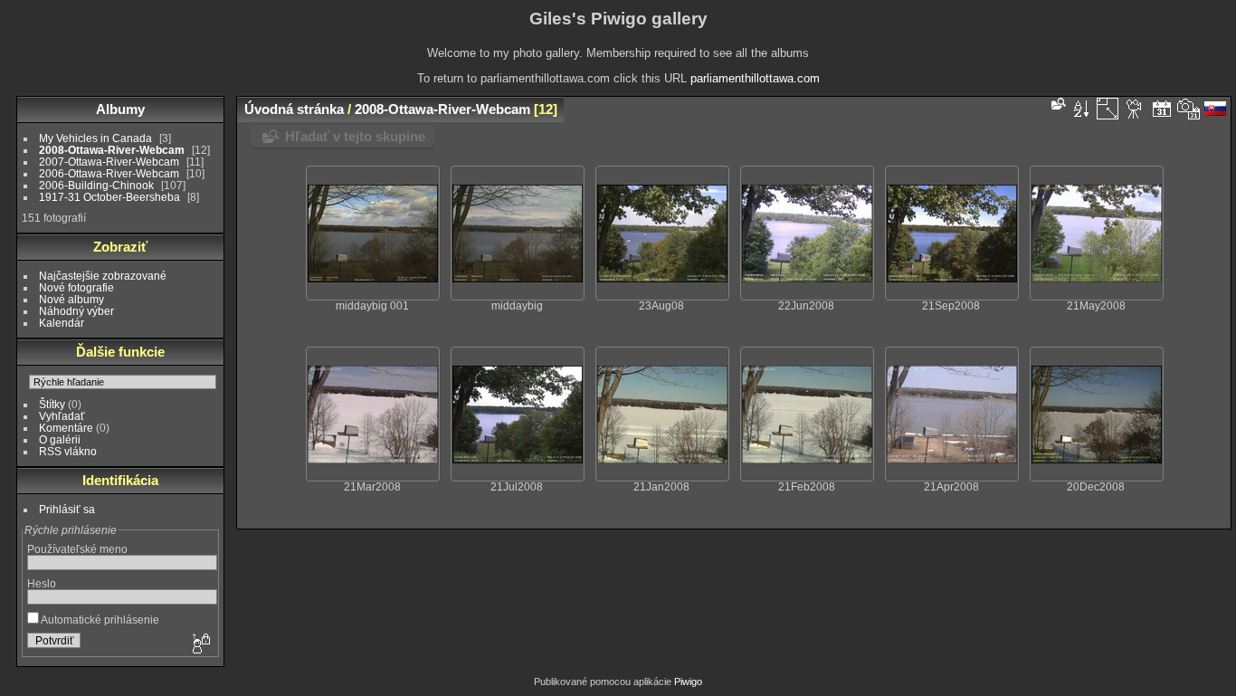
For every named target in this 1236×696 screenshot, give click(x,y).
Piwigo (688, 681)
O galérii (60, 439)
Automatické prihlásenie (99, 619)
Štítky (52, 404)
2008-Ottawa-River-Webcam (112, 150)
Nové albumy (71, 299)
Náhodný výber (76, 311)
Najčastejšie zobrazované (102, 275)
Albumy (120, 109)
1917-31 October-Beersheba (109, 197)
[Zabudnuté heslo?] (200, 644)
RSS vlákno (68, 451)
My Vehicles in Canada (95, 138)
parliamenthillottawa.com (755, 78)
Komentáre (66, 428)
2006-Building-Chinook (96, 185)
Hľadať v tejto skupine (355, 136)
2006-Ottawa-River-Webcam (109, 173)
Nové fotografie (76, 287)
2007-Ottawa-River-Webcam (109, 161)
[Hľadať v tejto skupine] (1057, 103)
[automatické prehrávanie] (1134, 108)
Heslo (41, 583)
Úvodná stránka (294, 109)
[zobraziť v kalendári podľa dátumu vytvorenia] (1189, 108)
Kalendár (61, 323)
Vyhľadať (62, 416)
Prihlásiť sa (67, 509)
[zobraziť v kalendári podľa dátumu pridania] (1162, 108)
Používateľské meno (77, 549)
